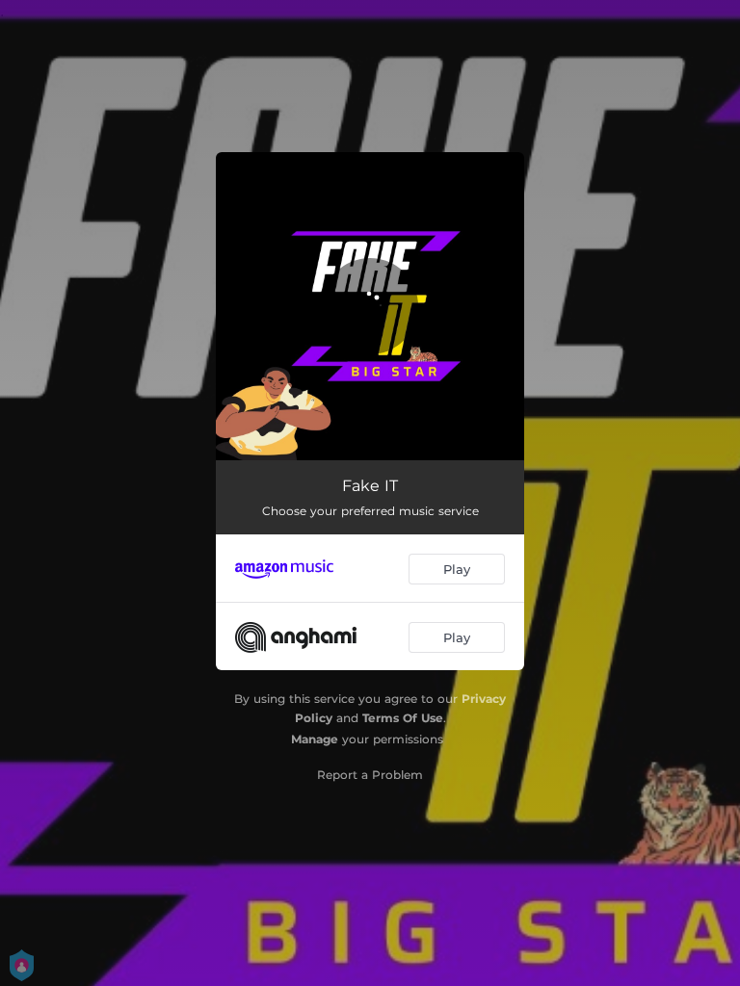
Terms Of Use (402, 718)
